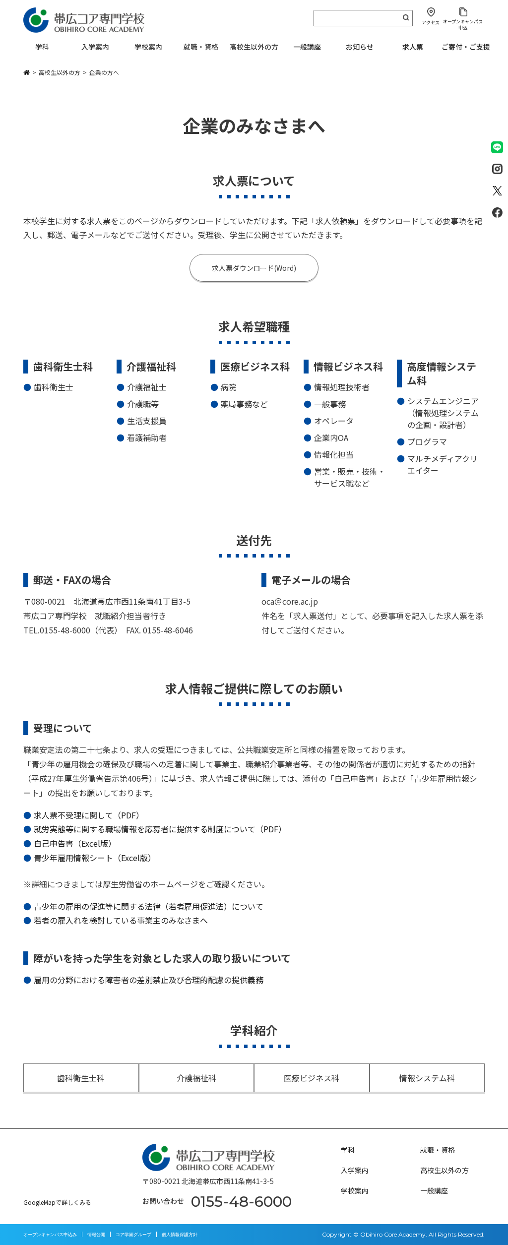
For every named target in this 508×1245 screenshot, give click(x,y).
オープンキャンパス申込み (50, 1234)
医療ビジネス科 (311, 1078)
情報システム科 (427, 1078)
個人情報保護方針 (179, 1234)
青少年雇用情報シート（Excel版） (95, 858)
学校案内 (355, 1190)
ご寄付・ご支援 (466, 47)
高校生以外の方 (444, 1170)
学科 (348, 1150)
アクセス (431, 22)
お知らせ (360, 47)
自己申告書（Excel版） (75, 843)
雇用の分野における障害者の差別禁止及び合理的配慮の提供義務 (149, 980)
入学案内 (355, 1170)
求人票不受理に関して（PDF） (89, 815)
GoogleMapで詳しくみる (57, 1202)
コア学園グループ (133, 1234)
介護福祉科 (196, 1078)
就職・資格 (437, 1150)
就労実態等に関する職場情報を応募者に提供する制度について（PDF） (160, 829)
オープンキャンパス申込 (463, 24)
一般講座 (307, 47)
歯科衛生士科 (81, 1078)
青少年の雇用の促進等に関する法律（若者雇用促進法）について (149, 906)
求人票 (412, 47)
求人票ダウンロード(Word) (254, 268)
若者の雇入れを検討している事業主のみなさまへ (121, 920)
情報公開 (96, 1234)
